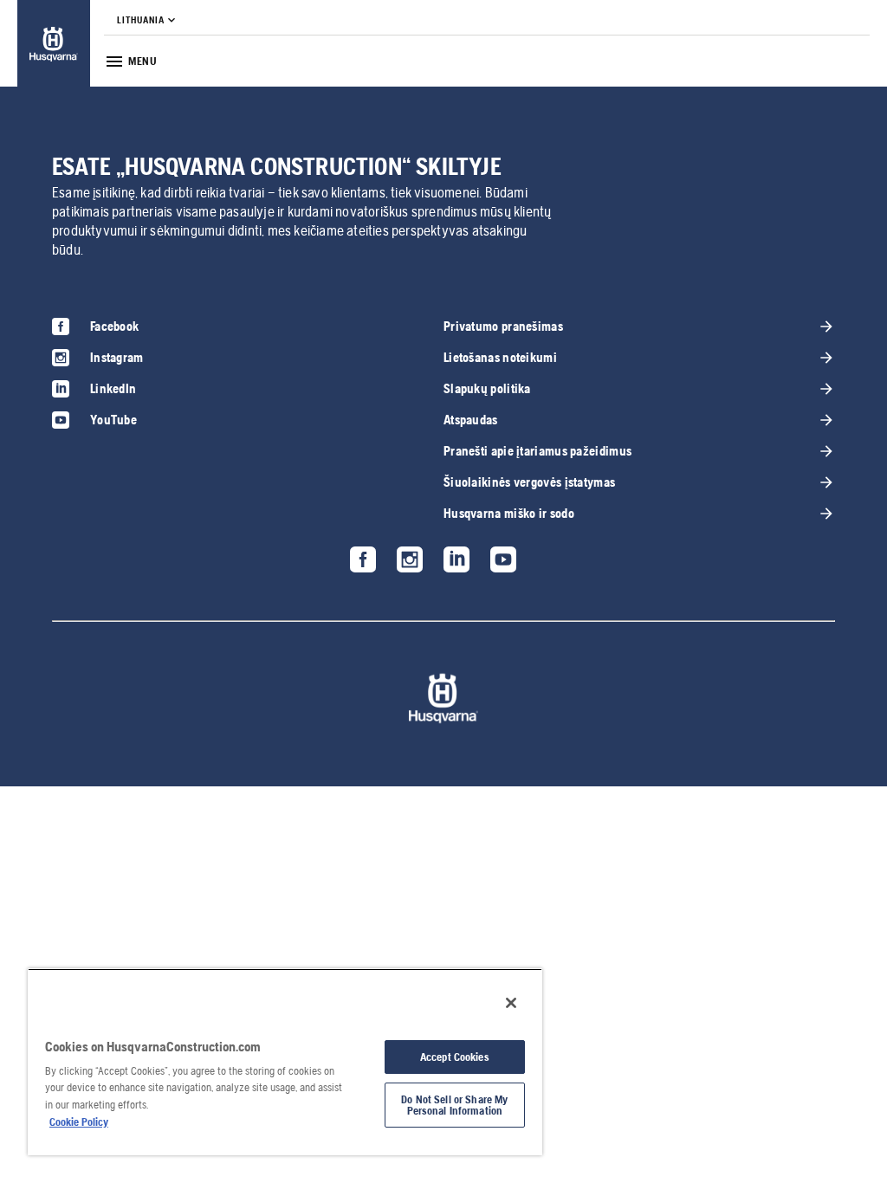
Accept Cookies (454, 1056)
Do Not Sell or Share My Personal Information (454, 1105)
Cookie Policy (78, 1121)
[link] (53, 43)
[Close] (511, 1003)
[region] (285, 1061)
